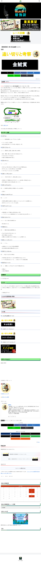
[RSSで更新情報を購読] (15, 416)
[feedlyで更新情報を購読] (13, 416)
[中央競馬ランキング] (6, 387)
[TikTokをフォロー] (12, 416)
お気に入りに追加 (5, 397)
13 (31, 492)
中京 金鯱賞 (19, 420)
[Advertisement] (20, 541)
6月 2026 (20, 486)
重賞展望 (3, 420)
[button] (27, 75)
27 (31, 496)
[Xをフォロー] (10, 416)
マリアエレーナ (14, 420)
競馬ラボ (5, 125)
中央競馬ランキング (4, 393)
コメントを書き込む (20, 468)
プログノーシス (8, 420)
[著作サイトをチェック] (9, 416)
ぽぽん (9, 404)
